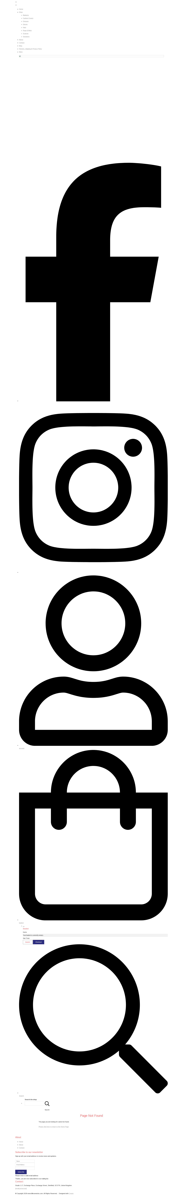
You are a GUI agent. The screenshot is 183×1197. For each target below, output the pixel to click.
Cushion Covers (28, 18)
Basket (27, 942)
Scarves (25, 33)
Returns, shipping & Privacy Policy (30, 49)
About (21, 40)
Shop (21, 12)
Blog (20, 46)
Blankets (26, 15)
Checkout (38, 942)
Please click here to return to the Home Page (54, 1127)
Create (71, 1193)
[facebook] (93, 401)
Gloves (25, 24)
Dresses (25, 21)
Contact (21, 43)
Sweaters (26, 36)
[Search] (47, 1103)
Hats (24, 27)
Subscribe (21, 1172)
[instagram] (93, 572)
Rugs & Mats (27, 30)
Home (21, 9)
